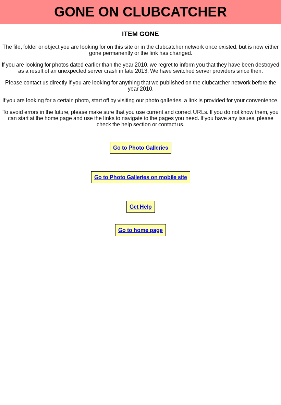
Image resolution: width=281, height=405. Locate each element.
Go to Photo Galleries (140, 148)
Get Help (141, 207)
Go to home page (140, 230)
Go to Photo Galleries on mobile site (140, 177)
